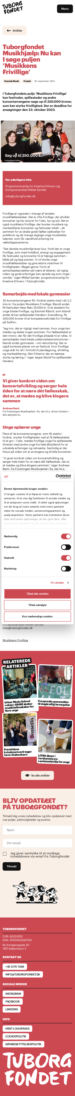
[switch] (66, 547)
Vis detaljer (57, 582)
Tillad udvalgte (37, 605)
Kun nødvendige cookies (37, 616)
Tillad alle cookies (37, 593)
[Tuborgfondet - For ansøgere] (13, 9)
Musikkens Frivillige (15, 640)
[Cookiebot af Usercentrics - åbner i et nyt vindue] (55, 476)
